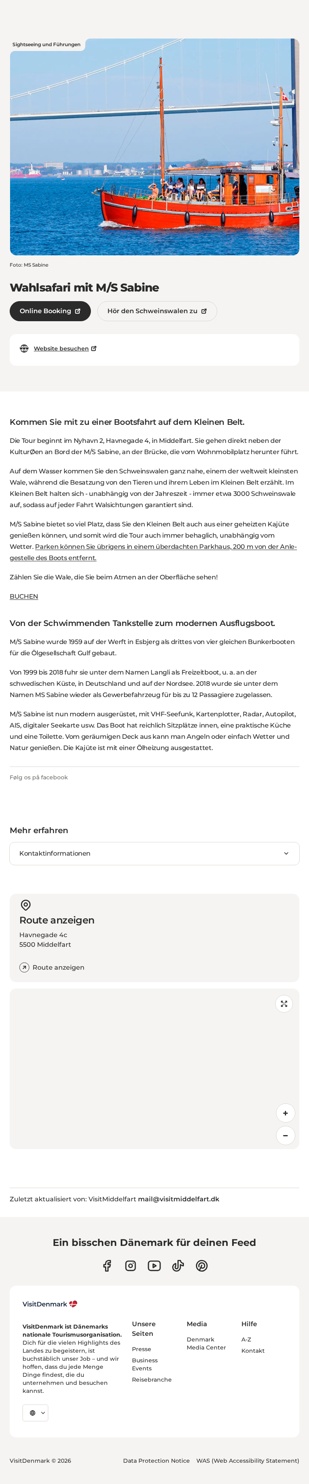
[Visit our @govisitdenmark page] (178, 1266)
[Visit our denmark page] (107, 1266)
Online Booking (45, 311)
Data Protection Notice (156, 1460)
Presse (141, 1349)
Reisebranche (152, 1379)
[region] (154, 1069)
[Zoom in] (285, 1113)
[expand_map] (284, 1004)
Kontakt (253, 1350)
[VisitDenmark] (50, 1304)
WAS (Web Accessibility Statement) (247, 1460)
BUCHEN (24, 596)
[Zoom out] (285, 1135)
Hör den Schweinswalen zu (152, 311)
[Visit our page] (131, 1266)
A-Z (246, 1339)
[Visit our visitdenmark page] (154, 1266)
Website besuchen (61, 348)
